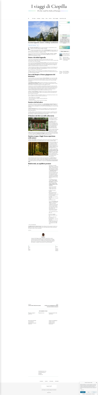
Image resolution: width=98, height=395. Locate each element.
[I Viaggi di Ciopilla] (49, 8)
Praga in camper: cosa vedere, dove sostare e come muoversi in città (66, 54)
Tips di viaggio (55, 18)
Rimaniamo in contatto (64, 47)
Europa (43, 18)
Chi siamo (34, 18)
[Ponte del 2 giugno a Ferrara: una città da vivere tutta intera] (60, 72)
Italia (47, 18)
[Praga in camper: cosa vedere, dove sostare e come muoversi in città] (60, 54)
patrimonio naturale (53, 170)
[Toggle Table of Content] (37, 45)
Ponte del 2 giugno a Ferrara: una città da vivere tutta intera (66, 72)
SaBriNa (30, 230)
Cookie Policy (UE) (63, 18)
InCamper (38, 18)
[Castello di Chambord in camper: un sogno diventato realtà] (56, 274)
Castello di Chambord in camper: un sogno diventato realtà (53, 321)
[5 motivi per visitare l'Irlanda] (29, 274)
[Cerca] (68, 22)
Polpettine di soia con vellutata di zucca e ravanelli (42, 372)
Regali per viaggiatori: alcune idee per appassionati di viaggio (32, 321)
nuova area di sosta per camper (41, 62)
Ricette (50, 18)
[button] (96, 382)
